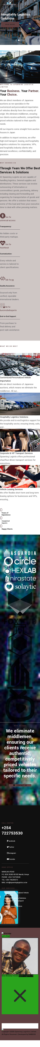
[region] (20, 22)
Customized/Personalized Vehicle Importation (16, 894)
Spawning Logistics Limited (25, 1032)
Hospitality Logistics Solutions (14, 417)
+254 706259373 (11, 880)
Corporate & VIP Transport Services (16, 453)
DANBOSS (32, 1034)
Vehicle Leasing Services (11, 489)
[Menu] (37, 3)
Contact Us (21, 785)
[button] (16, 40)
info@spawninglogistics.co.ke (16, 882)
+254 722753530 (14, 877)
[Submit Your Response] (20, 1029)
